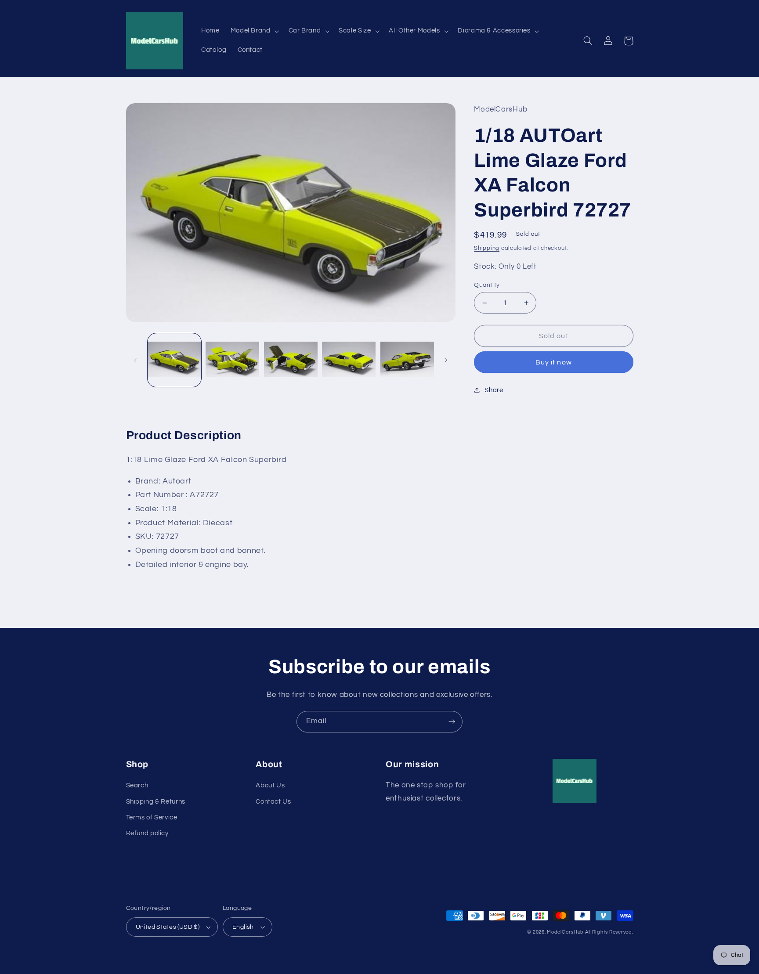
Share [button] (493, 390)
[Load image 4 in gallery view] (349, 360)
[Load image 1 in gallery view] (174, 360)
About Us (270, 785)
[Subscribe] (452, 721)
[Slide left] (135, 360)
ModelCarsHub (565, 932)
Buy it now (553, 362)
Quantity (486, 285)
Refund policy (147, 833)
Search (137, 785)
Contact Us (273, 801)
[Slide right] (445, 360)
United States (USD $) (168, 927)
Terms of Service (151, 817)
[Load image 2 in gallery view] (232, 360)
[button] (254, 31)
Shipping (486, 248)
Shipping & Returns (155, 801)
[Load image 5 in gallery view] (407, 360)
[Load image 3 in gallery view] (291, 360)
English (243, 927)
